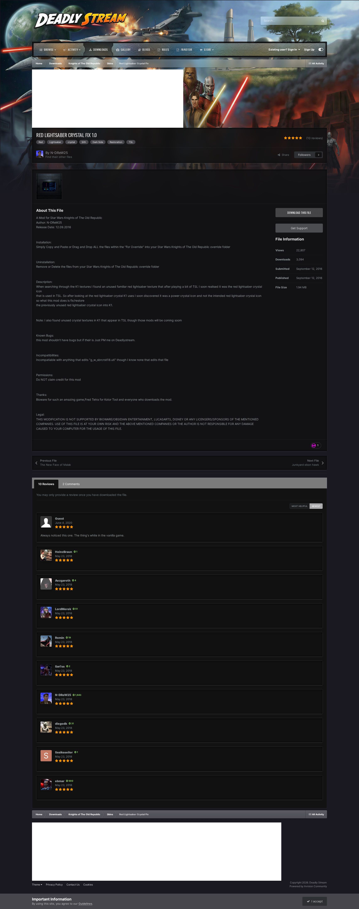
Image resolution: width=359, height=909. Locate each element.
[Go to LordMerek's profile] (46, 612)
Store (207, 49)
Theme (36, 884)
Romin (59, 637)
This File (308, 20)
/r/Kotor (186, 49)
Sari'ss (60, 666)
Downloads (100, 49)
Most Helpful (300, 506)
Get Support (299, 228)
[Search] (323, 21)
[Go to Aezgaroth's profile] (46, 583)
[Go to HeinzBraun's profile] (46, 555)
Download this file (299, 212)
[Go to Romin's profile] (46, 641)
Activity (72, 49)
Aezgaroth (62, 580)
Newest (316, 506)
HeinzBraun (63, 552)
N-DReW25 (59, 153)
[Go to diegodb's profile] (46, 727)
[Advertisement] (107, 98)
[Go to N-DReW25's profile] (39, 154)
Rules (165, 49)
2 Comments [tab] (71, 484)
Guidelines (85, 903)
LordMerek (63, 609)
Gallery (125, 49)
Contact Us (73, 884)
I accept (316, 901)
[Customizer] (320, 49)
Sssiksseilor (64, 752)
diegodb (61, 723)
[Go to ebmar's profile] (46, 784)
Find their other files (58, 157)
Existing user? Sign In (283, 49)
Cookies (88, 884)
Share (284, 154)
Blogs (146, 49)
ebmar (59, 781)
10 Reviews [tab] (46, 484)
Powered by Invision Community (308, 886)
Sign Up (309, 49)
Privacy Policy (54, 884)
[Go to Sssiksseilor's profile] (46, 755)
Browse (48, 49)
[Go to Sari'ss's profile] (46, 669)
